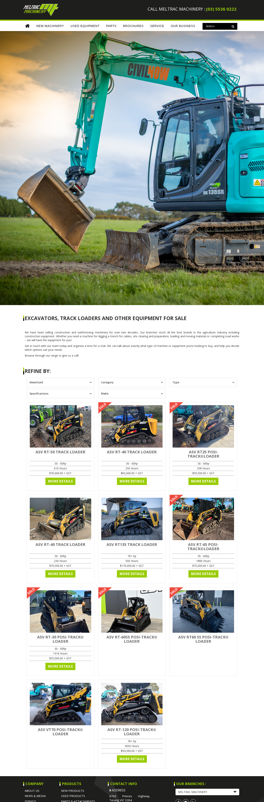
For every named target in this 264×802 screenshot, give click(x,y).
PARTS (111, 26)
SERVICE (157, 26)
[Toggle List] (91, 382)
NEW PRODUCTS (72, 791)
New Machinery (50, 26)
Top (254, 792)
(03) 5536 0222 (221, 9)
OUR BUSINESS (183, 26)
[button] (207, 792)
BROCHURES (133, 26)
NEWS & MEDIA (35, 796)
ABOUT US (32, 791)
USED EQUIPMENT (85, 26)
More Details (60, 481)
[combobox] (57, 382)
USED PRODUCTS (73, 796)
